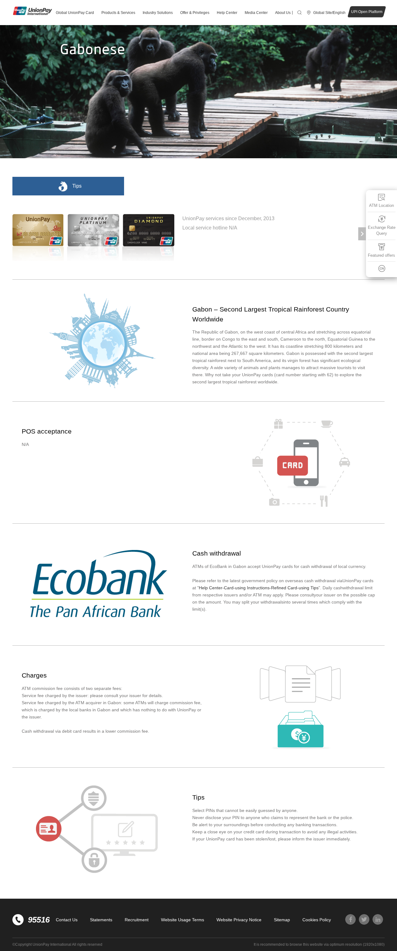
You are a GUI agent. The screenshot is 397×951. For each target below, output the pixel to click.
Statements (101, 919)
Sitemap (282, 919)
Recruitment (137, 919)
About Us (283, 13)
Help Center (227, 13)
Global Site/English (329, 13)
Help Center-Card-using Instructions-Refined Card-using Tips (259, 587)
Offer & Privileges (194, 13)
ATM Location (381, 205)
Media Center (256, 13)
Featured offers (381, 255)
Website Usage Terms (182, 919)
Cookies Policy (316, 919)
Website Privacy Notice (238, 919)
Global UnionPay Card (75, 13)
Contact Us (67, 919)
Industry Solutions (158, 13)
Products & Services (118, 13)
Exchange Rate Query (381, 230)
